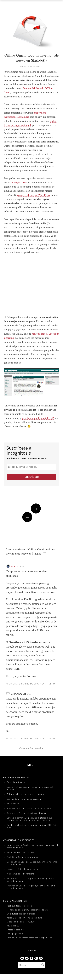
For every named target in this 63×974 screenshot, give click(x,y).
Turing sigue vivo (15, 934)
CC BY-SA (31, 950)
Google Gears (19, 182)
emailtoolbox (13, 845)
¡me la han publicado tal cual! (38, 418)
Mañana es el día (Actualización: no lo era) (28, 910)
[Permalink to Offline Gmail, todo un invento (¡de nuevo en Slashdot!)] (31, 30)
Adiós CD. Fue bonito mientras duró (24, 918)
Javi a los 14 (13, 803)
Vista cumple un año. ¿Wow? (21, 922)
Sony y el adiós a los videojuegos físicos (26, 813)
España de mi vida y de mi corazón (24, 799)
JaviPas (10, 878)
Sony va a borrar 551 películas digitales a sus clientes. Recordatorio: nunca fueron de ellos (29, 819)
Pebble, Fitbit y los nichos (19, 906)
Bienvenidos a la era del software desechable (29, 808)
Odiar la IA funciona (17, 782)
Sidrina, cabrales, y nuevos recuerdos (25, 794)
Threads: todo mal (15, 930)
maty (15, 566)
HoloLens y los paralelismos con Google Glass (29, 937)
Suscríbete (31, 477)
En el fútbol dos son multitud (21, 914)
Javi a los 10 (13, 926)
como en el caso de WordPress (33, 194)
